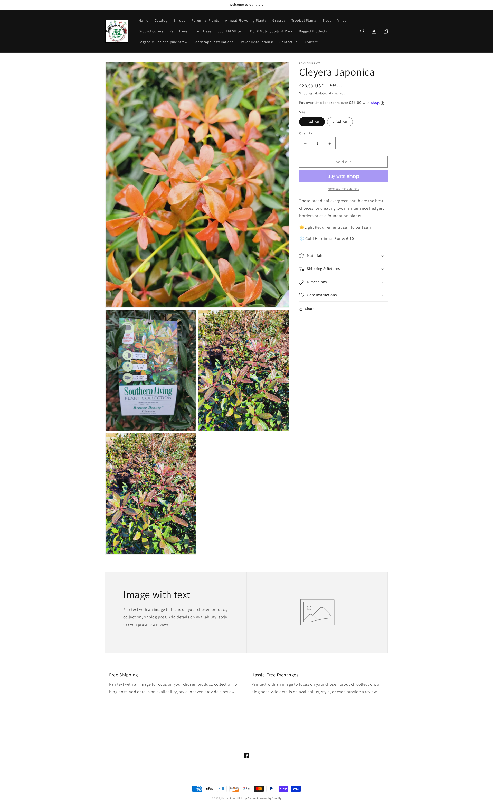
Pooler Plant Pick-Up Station (238, 798)
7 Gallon (340, 122)
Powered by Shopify (269, 798)
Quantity (305, 133)
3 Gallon (312, 122)
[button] (362, 31)
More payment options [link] (343, 189)
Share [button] (310, 308)
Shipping (305, 93)
